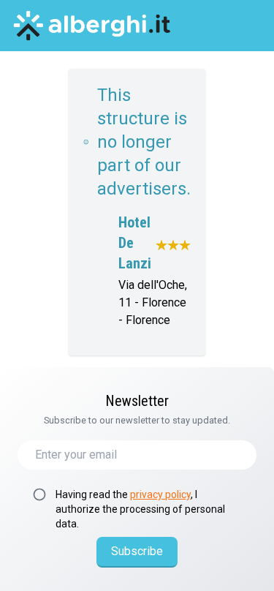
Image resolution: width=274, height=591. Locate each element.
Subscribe (137, 551)
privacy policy (160, 494)
